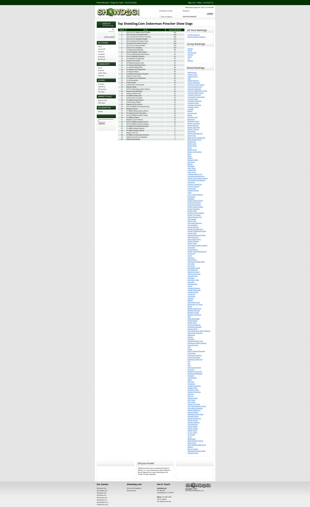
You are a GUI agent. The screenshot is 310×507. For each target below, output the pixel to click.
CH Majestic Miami (132, 72)
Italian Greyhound (193, 272)
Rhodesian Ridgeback (195, 374)
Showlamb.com (102, 500)
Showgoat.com (101, 493)
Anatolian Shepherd (194, 95)
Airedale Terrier (193, 77)
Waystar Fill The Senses (134, 104)
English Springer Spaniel (196, 213)
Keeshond (191, 278)
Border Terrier (192, 146)
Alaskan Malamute (194, 83)
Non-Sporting (192, 53)
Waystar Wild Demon (133, 139)
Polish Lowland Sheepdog (196, 351)
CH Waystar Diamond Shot (135, 63)
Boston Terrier (192, 150)
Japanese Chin (193, 276)
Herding (190, 49)
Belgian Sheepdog (194, 127)
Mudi (189, 317)
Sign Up (191, 2)
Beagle (190, 115)
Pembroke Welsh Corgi (195, 341)
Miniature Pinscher (194, 310)
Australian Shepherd (194, 105)
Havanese (191, 258)
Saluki (190, 380)
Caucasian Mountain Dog (196, 176)
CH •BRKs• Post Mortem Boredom (137, 126)
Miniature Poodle (193, 313)
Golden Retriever (193, 241)
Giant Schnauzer (193, 237)
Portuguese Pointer (194, 357)
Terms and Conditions (134, 488)
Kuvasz (190, 286)
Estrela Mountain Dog (195, 217)
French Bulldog (193, 225)
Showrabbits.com (102, 502)
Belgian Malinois (193, 125)
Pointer (190, 349)
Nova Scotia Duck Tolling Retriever (199, 331)
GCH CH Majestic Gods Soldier (136, 52)
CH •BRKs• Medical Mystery (135, 128)
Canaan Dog (192, 170)
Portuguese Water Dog (195, 359)
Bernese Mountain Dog (195, 133)
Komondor (191, 282)
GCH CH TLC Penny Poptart (135, 45)
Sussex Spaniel (193, 420)
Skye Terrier (191, 402)
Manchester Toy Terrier (195, 304)
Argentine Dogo (193, 99)
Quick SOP (101, 49)
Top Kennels (102, 89)
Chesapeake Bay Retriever (196, 180)
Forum (100, 68)
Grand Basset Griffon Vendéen (198, 245)
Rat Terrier (191, 370)
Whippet (190, 447)
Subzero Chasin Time (133, 76)
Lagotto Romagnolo (194, 290)
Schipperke (191, 384)
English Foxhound (194, 209)
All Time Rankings (194, 35)
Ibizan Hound (192, 260)
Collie (189, 192)
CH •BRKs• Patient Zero (134, 96)
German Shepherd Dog (195, 229)
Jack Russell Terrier (194, 274)
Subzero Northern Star (133, 93)
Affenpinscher (192, 72)
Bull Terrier (191, 162)
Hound (190, 50)
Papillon (190, 337)
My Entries (101, 57)
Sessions (101, 52)
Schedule (101, 84)
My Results (101, 59)
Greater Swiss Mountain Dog (197, 251)
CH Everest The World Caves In (136, 43)
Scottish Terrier (192, 388)
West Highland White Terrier (197, 445)
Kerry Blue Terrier (193, 280)
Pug (189, 361)
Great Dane (191, 247)
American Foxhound (194, 89)
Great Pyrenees (193, 250)
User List (101, 75)
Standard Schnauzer (194, 418)
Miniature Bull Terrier (194, 309)
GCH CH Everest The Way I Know (137, 41)
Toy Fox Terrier (192, 433)
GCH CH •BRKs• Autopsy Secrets (137, 122)
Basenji (190, 111)
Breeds (100, 111)
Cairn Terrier (192, 168)
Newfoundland (192, 321)
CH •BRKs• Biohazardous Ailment (137, 111)
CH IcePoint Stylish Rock (134, 67)
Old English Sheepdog (195, 333)
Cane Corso (192, 172)
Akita (189, 79)
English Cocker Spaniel (195, 207)
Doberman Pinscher (194, 203)
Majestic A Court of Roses (134, 120)
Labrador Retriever (194, 288)
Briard (190, 156)
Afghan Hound (192, 74)
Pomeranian (192, 353)
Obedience (101, 87)
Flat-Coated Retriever (195, 223)
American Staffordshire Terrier (197, 91)
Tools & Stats (131, 2)
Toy (189, 59)
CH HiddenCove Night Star (135, 58)
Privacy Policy (131, 490)
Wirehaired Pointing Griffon (196, 451)
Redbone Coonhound (195, 372)
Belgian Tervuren (193, 129)
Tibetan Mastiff (192, 427)
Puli (189, 363)
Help (199, 2)
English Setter (192, 211)
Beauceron (191, 119)
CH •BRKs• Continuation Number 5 (137, 135)
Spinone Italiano (193, 412)
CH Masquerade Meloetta (134, 50)
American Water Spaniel (196, 93)
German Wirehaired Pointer (197, 235)
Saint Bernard (192, 378)
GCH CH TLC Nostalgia (134, 48)
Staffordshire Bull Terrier (195, 414)
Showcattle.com (102, 490)
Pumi (189, 365)
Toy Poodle (191, 435)
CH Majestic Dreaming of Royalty (137, 74)
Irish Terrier (191, 266)
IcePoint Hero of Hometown (135, 85)
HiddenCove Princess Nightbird (136, 137)
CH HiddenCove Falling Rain (136, 69)
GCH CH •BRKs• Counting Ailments (138, 106)
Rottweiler (191, 376)
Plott (189, 347)
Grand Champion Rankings (197, 37)
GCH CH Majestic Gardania (135, 56)
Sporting (190, 55)
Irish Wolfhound (193, 270)
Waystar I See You (132, 133)
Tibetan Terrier (192, 431)
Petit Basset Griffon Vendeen (197, 343)
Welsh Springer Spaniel (195, 441)
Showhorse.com (102, 498)
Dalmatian (191, 199)
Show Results (103, 2)
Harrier (190, 256)
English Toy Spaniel (194, 215)
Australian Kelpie (193, 103)
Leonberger (191, 294)
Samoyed (191, 382)
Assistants (101, 54)
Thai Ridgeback (193, 424)
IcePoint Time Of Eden (133, 102)
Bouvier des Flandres (195, 152)
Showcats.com (101, 488)
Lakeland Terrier (193, 292)
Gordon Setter (192, 243)
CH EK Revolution (132, 80)
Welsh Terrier (192, 443)
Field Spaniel (192, 219)
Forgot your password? (189, 16)
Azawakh (191, 109)
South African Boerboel (195, 408)
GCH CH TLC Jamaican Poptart (136, 39)
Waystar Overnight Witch (134, 91)
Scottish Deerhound (194, 386)
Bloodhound (192, 142)
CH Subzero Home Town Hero (136, 113)
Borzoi (190, 148)
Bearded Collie (193, 117)
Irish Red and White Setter (196, 262)
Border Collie (192, 144)
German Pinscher (193, 227)
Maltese (190, 300)
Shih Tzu (190, 396)
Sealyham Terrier (193, 390)
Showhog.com (101, 495)
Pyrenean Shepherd (194, 368)
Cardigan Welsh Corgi (195, 174)
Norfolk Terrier (192, 323)
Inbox (100, 46)
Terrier (190, 57)
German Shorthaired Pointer (197, 231)
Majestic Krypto (131, 87)
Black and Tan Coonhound (196, 138)
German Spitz (192, 233)
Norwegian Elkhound (195, 327)
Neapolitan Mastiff (193, 319)
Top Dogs (101, 92)
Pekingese (191, 339)
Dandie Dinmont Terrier (195, 201)
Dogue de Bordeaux (194, 205)
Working (190, 61)
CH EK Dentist (131, 82)
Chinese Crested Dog (195, 184)
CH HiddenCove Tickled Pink (136, 78)
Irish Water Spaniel (194, 268)
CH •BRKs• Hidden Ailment (135, 130)
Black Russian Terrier (195, 140)
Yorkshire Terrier (193, 453)
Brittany (190, 158)
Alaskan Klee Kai (193, 81)
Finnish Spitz (192, 221)
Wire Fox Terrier (193, 449)
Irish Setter (191, 264)
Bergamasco (192, 131)
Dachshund (191, 197)
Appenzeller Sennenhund (196, 97)
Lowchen (191, 298)
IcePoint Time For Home (134, 98)
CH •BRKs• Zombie (132, 117)
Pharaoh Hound (193, 345)
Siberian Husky (193, 398)
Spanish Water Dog (194, 410)
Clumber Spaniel (193, 190)
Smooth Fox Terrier (194, 404)
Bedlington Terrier (193, 121)
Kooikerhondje (192, 284)
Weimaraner (192, 439)
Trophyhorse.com (102, 504)
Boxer (189, 154)
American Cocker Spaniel (196, 85)
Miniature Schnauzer (194, 315)
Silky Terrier (191, 400)
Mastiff (190, 306)
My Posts (101, 70)
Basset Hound (192, 113)
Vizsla (190, 437)
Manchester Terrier (194, 302)
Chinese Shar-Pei (193, 186)
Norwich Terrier (193, 329)
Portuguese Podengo (195, 355)
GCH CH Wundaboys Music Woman (138, 89)
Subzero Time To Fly (133, 61)
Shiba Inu (191, 394)
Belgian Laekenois (194, 123)
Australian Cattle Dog (195, 101)
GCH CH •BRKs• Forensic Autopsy (137, 124)
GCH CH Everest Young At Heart (137, 34)
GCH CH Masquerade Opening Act (137, 54)
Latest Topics (102, 73)
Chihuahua (191, 182)
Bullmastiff (191, 166)
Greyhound (191, 254)
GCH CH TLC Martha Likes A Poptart (138, 32)
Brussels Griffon (193, 160)
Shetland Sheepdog (194, 392)
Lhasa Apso (191, 296)
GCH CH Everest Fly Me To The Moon (138, 37)
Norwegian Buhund (194, 325)
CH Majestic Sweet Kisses (134, 100)
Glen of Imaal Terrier (194, 239)
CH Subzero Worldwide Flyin (135, 65)
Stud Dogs (101, 103)
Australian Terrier (193, 107)
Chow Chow (192, 188)
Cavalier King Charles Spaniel (198, 178)
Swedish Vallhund (193, 422)
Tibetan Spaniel (193, 429)
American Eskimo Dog (195, 87)
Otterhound (191, 335)
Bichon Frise (192, 136)
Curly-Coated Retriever (195, 195)
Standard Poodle (193, 416)
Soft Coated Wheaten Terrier (197, 406)
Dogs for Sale (117, 2)
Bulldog (190, 164)
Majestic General (131, 109)
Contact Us (208, 2)
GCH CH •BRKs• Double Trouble (137, 115)
